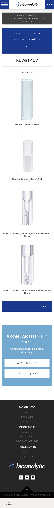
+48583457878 (29, 362)
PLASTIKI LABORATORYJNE (19, 18)
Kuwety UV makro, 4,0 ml (27, 124)
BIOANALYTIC (9, 495)
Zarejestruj (27, 456)
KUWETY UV (27, 21)
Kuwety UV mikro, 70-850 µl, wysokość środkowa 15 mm (27, 291)
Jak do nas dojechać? (27, 373)
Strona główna (25, 16)
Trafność (31, 39)
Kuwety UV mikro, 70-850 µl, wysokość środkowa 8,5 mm (27, 234)
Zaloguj (27, 452)
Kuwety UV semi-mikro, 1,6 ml (27, 179)
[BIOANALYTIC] (27, 4)
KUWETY (38, 18)
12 (35, 34)
